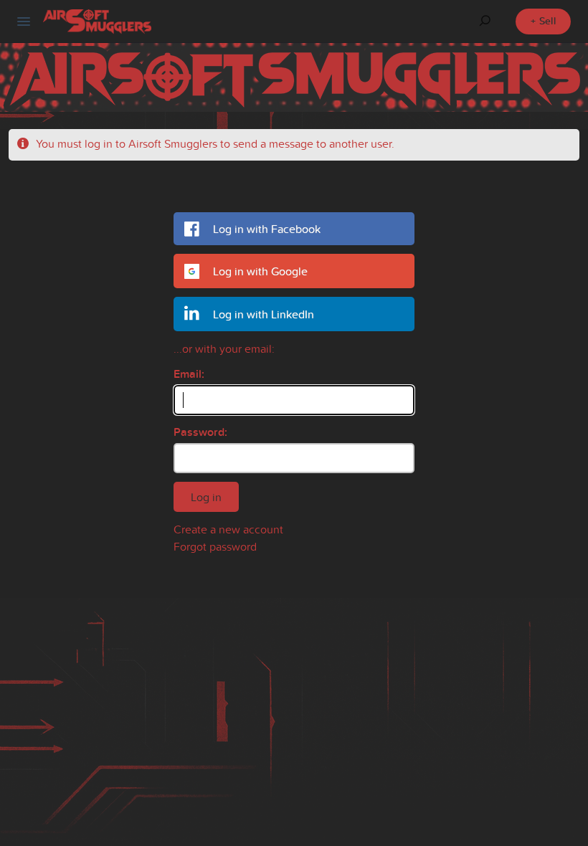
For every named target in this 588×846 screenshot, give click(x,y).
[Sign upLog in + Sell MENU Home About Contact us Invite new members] (23, 21)
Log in (206, 497)
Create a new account (228, 529)
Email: (189, 374)
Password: (200, 432)
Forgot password (215, 546)
